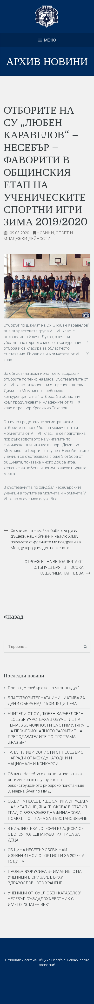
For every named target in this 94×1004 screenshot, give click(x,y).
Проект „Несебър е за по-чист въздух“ (43, 687)
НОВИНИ (45, 232)
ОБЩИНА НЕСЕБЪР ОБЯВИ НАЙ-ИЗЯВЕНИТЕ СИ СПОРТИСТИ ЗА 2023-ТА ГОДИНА (46, 855)
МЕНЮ (49, 40)
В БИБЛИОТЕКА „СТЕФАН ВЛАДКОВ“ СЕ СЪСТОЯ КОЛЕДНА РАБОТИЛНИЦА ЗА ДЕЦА (46, 834)
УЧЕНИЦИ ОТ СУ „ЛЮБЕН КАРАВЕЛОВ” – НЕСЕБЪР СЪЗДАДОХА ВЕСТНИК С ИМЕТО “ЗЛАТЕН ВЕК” (47, 899)
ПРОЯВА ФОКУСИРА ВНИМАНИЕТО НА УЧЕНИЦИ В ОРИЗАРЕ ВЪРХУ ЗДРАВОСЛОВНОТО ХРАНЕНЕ (44, 877)
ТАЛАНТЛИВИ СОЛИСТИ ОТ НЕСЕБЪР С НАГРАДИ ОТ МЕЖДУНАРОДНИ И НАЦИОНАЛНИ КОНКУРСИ (45, 758)
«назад (14, 616)
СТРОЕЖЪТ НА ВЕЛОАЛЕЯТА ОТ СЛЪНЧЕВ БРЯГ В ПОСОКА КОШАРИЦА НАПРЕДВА (54, 567)
